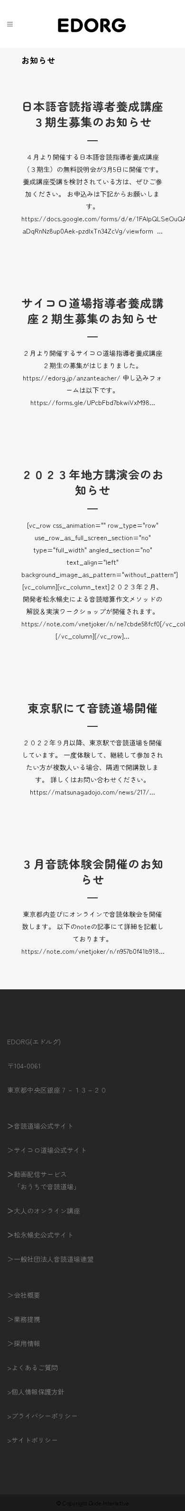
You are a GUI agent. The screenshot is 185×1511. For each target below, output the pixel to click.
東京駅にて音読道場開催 (93, 707)
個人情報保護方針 (38, 1391)
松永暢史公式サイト (44, 1235)
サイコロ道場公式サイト (50, 1150)
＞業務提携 (23, 1319)
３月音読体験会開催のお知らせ (92, 871)
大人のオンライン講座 (47, 1210)
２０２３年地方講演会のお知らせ (92, 482)
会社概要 (27, 1295)
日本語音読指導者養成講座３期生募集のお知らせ (92, 114)
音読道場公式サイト (44, 1126)
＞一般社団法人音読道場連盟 (50, 1259)
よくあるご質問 (34, 1367)
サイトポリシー (34, 1440)
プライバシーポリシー (44, 1416)
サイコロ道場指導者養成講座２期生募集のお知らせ (92, 310)
